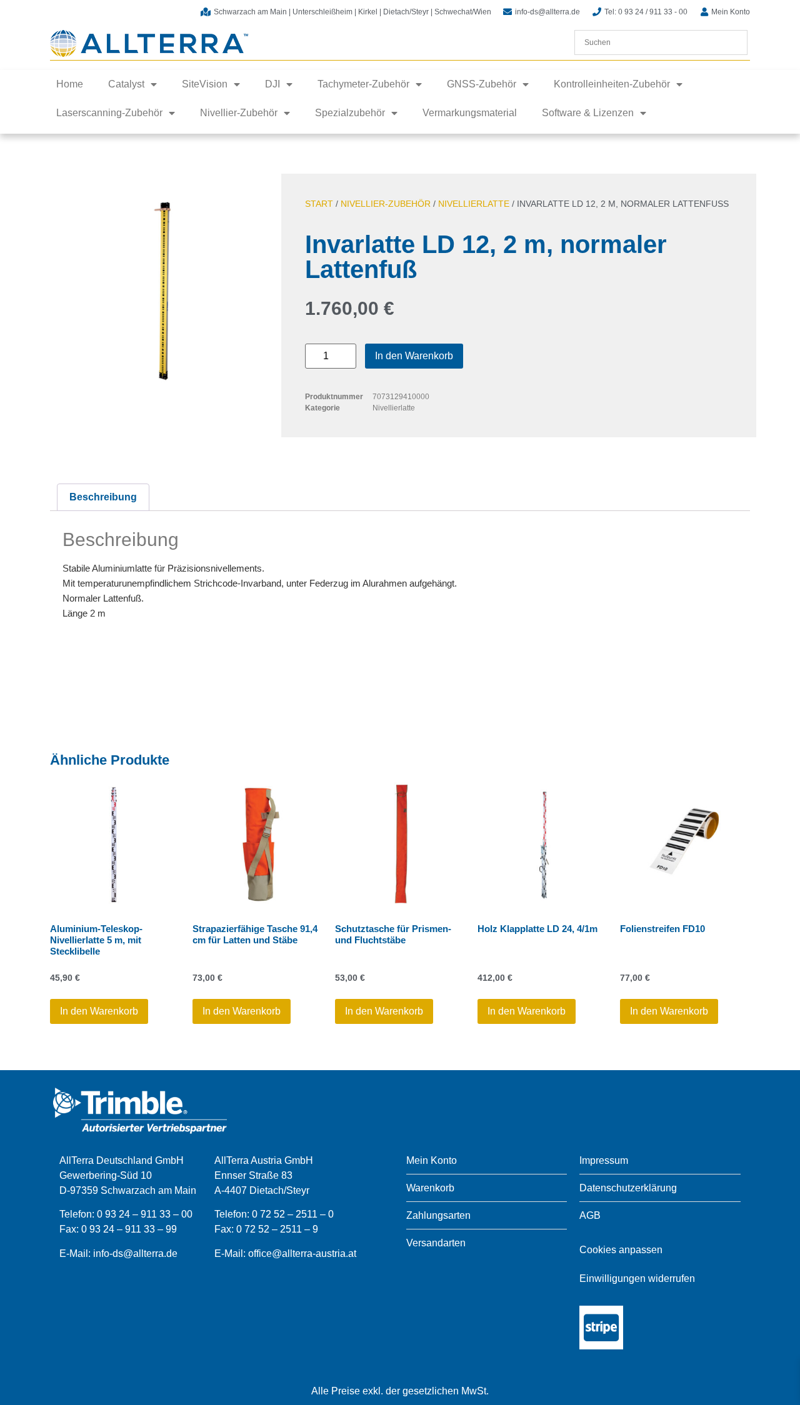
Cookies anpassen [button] (620, 1249)
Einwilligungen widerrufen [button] (637, 1278)
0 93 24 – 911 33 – (123, 1229)
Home (69, 84)
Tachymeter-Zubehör (363, 84)
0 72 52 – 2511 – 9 (277, 1229)
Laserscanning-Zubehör (109, 112)
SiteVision (205, 84)
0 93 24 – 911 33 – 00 (144, 1214)
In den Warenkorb (414, 355)
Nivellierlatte (473, 204)
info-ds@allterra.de (135, 1253)
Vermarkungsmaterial (469, 112)
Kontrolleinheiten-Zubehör (612, 84)
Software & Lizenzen (588, 112)
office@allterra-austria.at (302, 1253)
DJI (272, 84)
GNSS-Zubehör (481, 84)
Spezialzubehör (350, 112)
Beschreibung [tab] (103, 497)
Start (319, 204)
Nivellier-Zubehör (239, 112)
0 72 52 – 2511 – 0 (293, 1214)
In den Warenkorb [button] (99, 1011)
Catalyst (126, 84)
